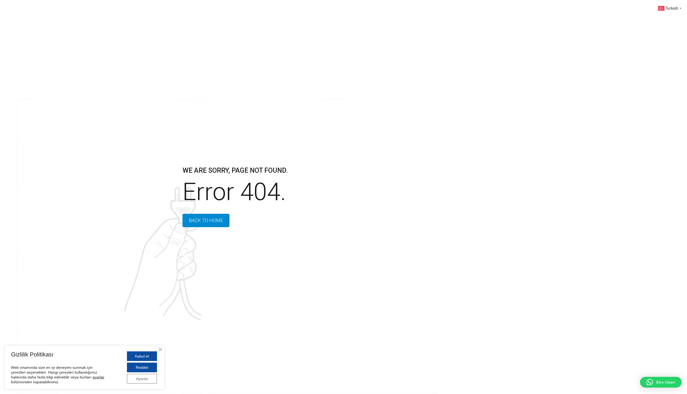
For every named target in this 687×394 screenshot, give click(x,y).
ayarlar (98, 377)
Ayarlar (142, 379)
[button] (661, 382)
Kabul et (142, 356)
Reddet (142, 367)
